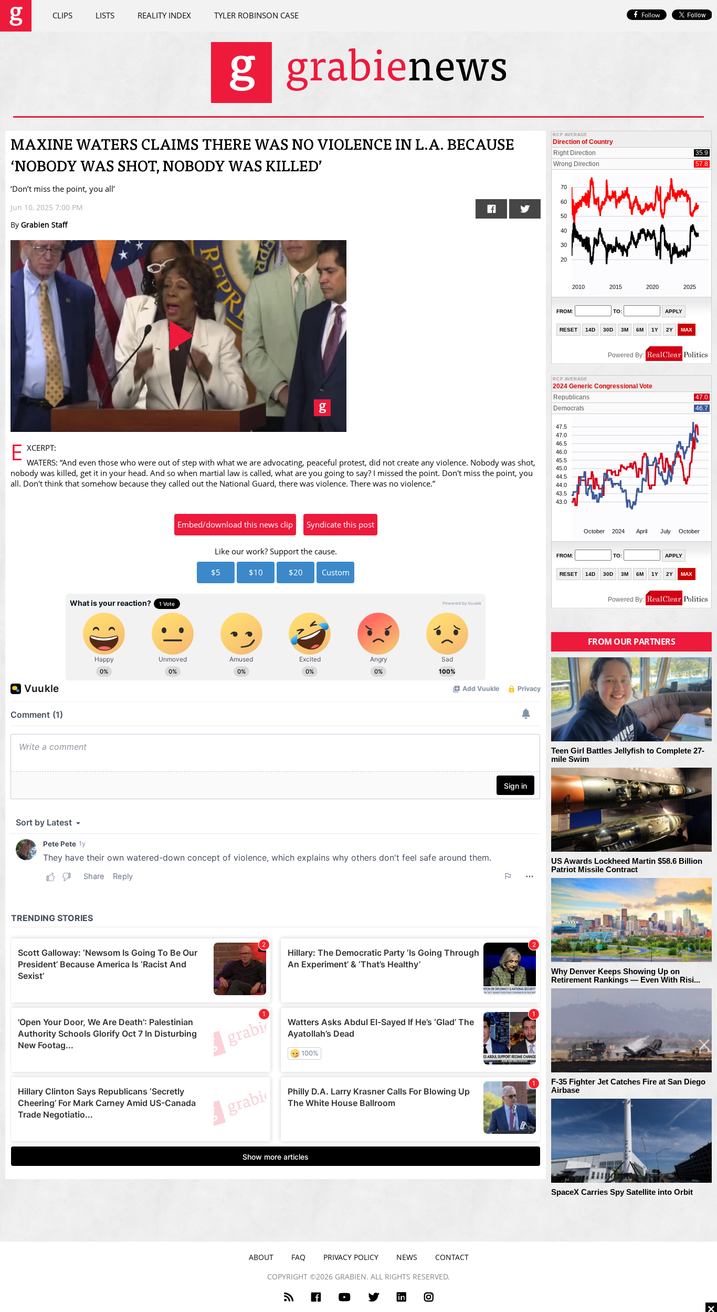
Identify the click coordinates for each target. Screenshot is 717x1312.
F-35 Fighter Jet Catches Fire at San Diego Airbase (628, 1086)
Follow (650, 15)
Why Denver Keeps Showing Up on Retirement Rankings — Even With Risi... (625, 976)
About (261, 1257)
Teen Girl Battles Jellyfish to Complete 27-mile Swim (627, 755)
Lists (105, 15)
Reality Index (164, 15)
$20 (296, 572)
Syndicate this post (340, 524)
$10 (256, 572)
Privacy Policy (350, 1257)
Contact (452, 1257)
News (406, 1257)
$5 (215, 572)
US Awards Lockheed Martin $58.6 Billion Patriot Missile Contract (626, 865)
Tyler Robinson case (256, 15)
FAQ (298, 1257)
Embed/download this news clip (235, 524)
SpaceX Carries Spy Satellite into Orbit (622, 1192)
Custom (336, 572)
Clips (62, 15)
